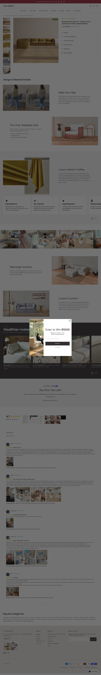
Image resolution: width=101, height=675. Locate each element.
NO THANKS (57, 347)
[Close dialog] (70, 321)
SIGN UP (57, 343)
